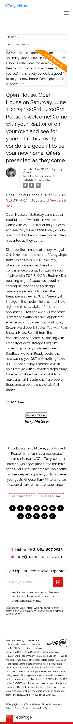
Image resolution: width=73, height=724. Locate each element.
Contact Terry (22, 496)
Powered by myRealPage (36, 708)
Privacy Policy (13, 708)
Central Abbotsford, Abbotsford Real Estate (40, 178)
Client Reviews (51, 496)
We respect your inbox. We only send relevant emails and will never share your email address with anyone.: (34, 610)
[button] (22, 496)
